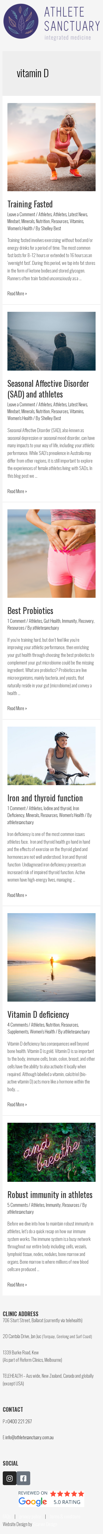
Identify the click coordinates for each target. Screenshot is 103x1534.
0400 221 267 (19, 1421)
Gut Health (52, 620)
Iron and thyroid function (45, 797)
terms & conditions (65, 1516)
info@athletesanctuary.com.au (29, 1437)
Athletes (45, 214)
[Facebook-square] (23, 1478)
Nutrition (43, 220)
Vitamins (76, 220)
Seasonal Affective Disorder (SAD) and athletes (48, 388)
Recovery (86, 620)
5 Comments (17, 1204)
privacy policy (30, 1516)
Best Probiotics (30, 610)
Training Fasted (30, 204)
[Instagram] (9, 1478)
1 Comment (16, 620)
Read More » (17, 293)
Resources (59, 220)
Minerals (27, 220)
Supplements (17, 1031)
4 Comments (17, 1024)
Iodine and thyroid (57, 808)
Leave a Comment (21, 214)
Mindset (13, 220)
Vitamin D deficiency (38, 1014)
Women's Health (19, 228)
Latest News (77, 214)
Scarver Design (45, 1523)
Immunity (69, 620)
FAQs (6, 1516)
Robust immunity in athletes (50, 1194)
